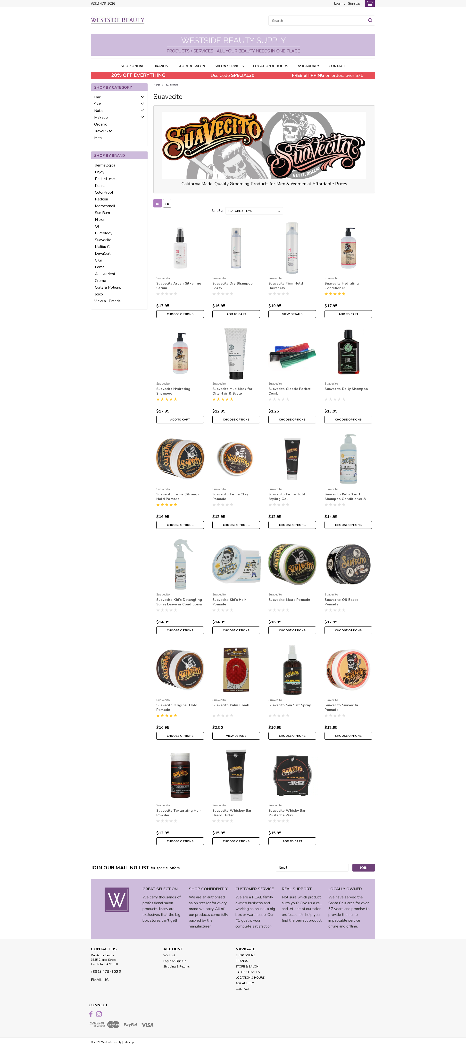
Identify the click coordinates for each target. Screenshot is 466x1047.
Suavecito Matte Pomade (289, 599)
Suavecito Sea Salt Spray (289, 705)
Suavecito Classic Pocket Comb (289, 391)
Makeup (101, 117)
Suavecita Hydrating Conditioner (342, 285)
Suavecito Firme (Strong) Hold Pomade (177, 496)
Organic (100, 124)
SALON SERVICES (229, 66)
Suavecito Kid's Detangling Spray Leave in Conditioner (179, 602)
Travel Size (103, 131)
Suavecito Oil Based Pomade (341, 602)
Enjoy (99, 172)
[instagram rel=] (99, 1014)
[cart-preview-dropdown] (369, 3)
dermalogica (105, 165)
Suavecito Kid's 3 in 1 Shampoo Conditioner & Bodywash (345, 499)
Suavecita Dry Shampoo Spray (232, 285)
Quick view (180, 270)
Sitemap (129, 1042)
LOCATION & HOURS (270, 66)
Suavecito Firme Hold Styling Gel (286, 496)
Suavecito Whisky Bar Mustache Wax (287, 812)
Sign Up (354, 3)
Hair (97, 97)
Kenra (100, 185)
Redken (101, 199)
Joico (99, 294)
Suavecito (103, 240)
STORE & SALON (191, 66)
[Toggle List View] (167, 203)
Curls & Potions (108, 287)
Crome (100, 280)
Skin (97, 104)
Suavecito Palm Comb (230, 705)
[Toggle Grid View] (157, 203)
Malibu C (102, 246)
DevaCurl (102, 253)
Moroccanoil (105, 206)
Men (98, 138)
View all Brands (107, 301)
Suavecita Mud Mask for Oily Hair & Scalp (232, 391)
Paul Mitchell (106, 179)
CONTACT (337, 66)
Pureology (103, 233)
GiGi (98, 260)
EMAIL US (100, 980)
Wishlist (169, 955)
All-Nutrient (105, 274)
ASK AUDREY (308, 66)
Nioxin (100, 219)
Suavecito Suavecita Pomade (341, 707)
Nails (98, 110)
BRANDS (161, 66)
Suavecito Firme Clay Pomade (230, 496)
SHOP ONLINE (132, 66)
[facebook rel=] (91, 1014)
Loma (99, 267)
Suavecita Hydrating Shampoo (173, 391)
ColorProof (104, 192)
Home (156, 85)
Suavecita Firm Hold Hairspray (285, 285)
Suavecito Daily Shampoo (346, 389)
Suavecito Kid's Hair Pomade (229, 602)
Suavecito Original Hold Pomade (177, 707)
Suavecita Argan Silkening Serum (178, 285)
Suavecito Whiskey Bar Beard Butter (231, 812)
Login (338, 3)
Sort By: (217, 211)
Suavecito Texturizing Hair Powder (178, 812)
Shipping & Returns (176, 966)
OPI (98, 226)
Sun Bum (102, 212)
